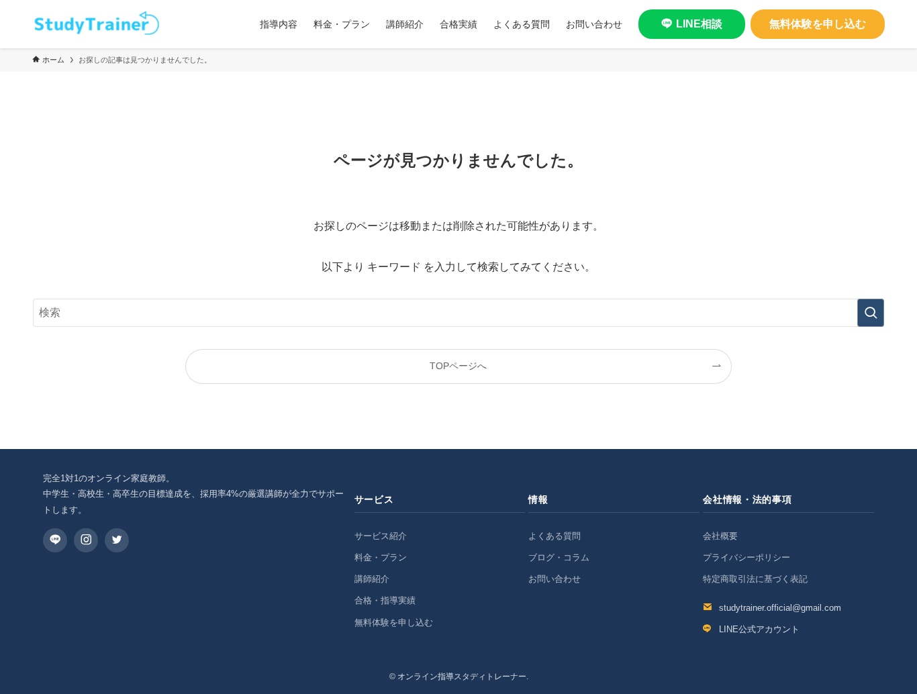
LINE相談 (699, 24)
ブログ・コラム (558, 557)
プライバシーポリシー (746, 557)
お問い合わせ (554, 579)
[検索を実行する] (870, 313)
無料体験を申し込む (817, 24)
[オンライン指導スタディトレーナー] (96, 24)
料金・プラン (380, 557)
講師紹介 (371, 579)
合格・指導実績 (385, 600)
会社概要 (720, 536)
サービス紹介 (380, 536)
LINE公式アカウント (759, 629)
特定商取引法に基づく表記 (755, 579)
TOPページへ (458, 365)
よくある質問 (554, 536)
